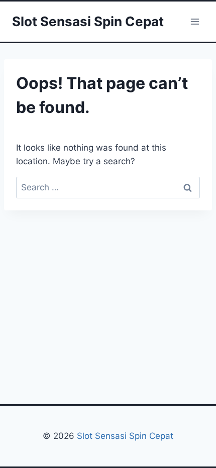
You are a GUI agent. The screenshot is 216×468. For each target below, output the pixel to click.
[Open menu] (194, 21)
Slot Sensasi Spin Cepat (123, 436)
